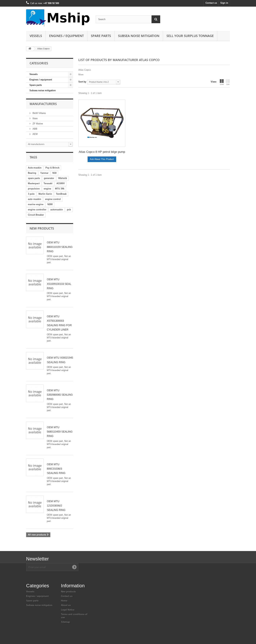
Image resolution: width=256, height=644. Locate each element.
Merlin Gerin (45, 194)
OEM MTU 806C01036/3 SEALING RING (56, 469)
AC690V (60, 183)
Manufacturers (43, 104)
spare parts (34, 178)
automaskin (56, 209)
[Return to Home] (29, 49)
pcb (69, 209)
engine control (53, 199)
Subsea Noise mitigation (138, 36)
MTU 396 (59, 188)
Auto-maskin (34, 167)
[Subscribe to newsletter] (74, 567)
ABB (34, 129)
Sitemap (65, 622)
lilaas (35, 118)
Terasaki (48, 183)
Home (64, 600)
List (227, 84)
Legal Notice (67, 609)
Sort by (82, 81)
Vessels (36, 36)
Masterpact (34, 183)
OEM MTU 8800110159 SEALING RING (60, 247)
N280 (50, 204)
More (80, 74)
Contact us (211, 3)
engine (47, 188)
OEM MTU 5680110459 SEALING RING (60, 432)
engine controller (37, 209)
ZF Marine (37, 123)
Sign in (224, 3)
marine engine (35, 204)
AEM (35, 134)
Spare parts (101, 36)
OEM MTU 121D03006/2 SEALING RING (56, 506)
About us (66, 605)
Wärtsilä (62, 178)
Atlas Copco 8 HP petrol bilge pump (102, 151)
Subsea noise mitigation (42, 90)
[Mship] (58, 18)
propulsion (34, 188)
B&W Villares (39, 113)
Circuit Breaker (36, 215)
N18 (54, 173)
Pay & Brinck (52, 167)
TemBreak (61, 194)
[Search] (156, 19)
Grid (222, 84)
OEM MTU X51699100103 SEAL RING (59, 284)
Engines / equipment (66, 36)
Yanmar (44, 173)
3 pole (31, 194)
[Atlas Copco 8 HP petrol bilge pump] (102, 123)
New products (42, 228)
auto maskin (34, 199)
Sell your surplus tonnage (190, 36)
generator (49, 178)
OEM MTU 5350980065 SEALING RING (60, 395)
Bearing (32, 173)
